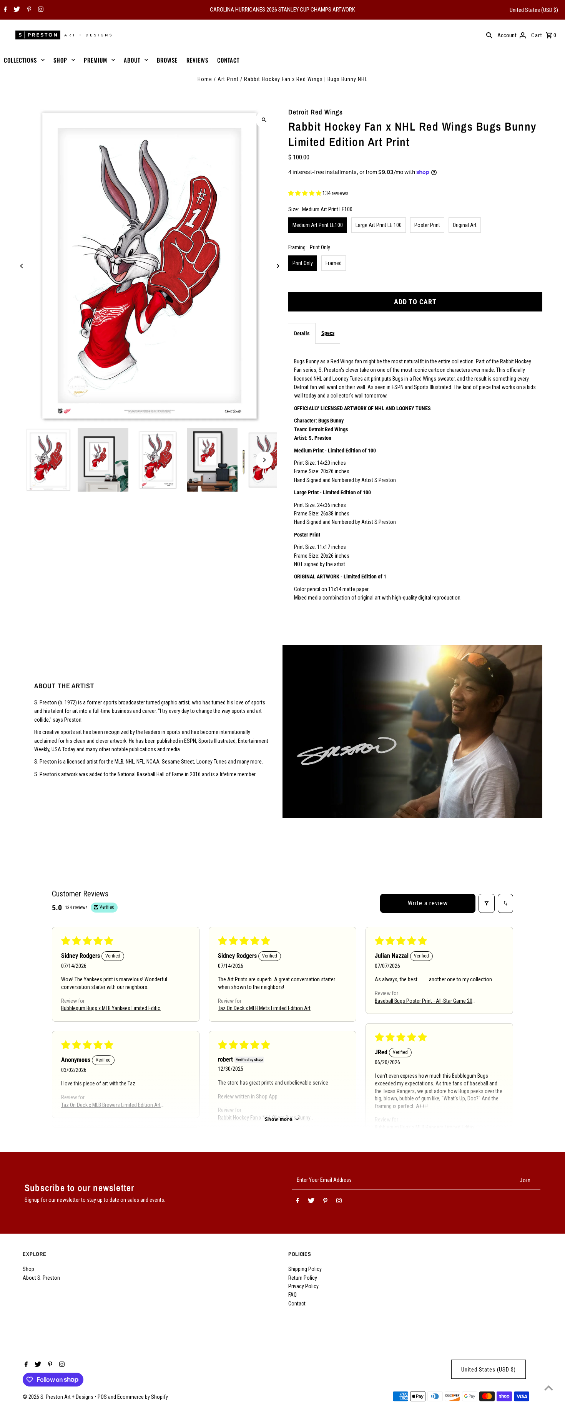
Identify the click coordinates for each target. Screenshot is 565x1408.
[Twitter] (16, 10)
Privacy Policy (303, 1286)
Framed (334, 263)
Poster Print (427, 225)
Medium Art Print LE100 (317, 225)
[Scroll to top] (548, 1387)
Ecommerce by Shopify (142, 1397)
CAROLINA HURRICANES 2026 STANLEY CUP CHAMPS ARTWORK (282, 9)
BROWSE (167, 60)
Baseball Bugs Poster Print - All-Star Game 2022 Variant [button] (426, 1001)
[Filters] (487, 903)
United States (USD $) (534, 10)
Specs (327, 333)
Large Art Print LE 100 (379, 225)
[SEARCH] (489, 34)
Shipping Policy (305, 1269)
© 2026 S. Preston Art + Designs (59, 1397)
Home (205, 79)
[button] (305, 193)
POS (102, 1397)
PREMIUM (95, 60)
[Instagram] (39, 10)
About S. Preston (41, 1278)
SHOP (60, 60)
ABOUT (132, 60)
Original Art (465, 225)
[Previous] (21, 266)
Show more (278, 1119)
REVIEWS (197, 60)
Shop (28, 1269)
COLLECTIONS (20, 60)
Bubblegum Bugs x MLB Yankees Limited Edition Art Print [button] (112, 1008)
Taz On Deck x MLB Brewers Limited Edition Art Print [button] (111, 1105)
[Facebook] (4, 10)
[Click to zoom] (264, 119)
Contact (297, 1303)
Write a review (428, 903)
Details (301, 333)
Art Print (228, 79)
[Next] (277, 266)
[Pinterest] (28, 10)
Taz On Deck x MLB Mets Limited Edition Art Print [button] (264, 1008)
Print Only (302, 263)
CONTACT (228, 60)
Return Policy (302, 1278)
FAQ (292, 1295)
